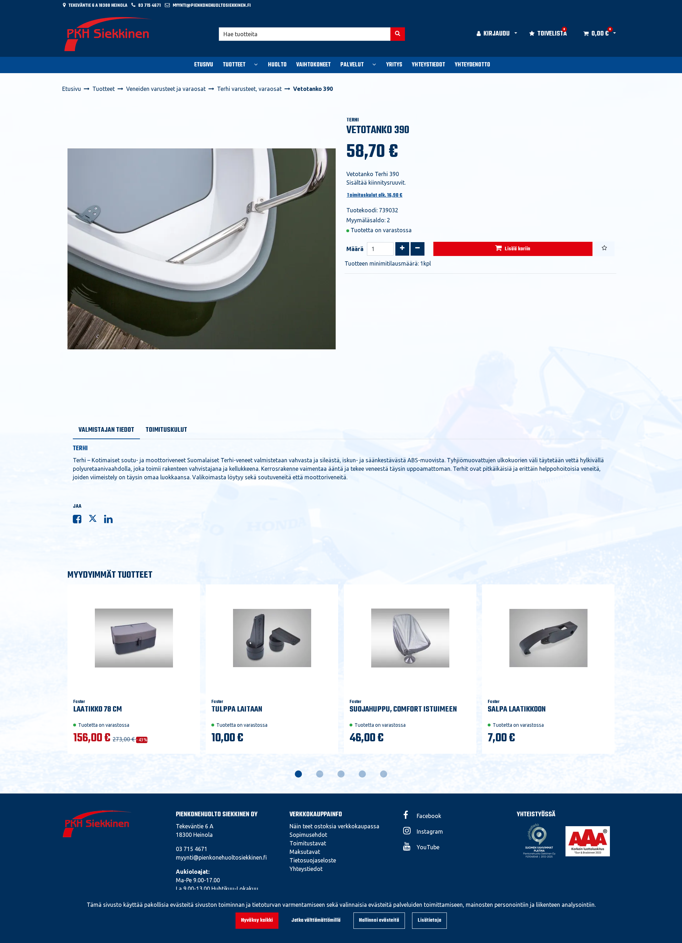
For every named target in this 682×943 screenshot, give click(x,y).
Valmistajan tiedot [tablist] (106, 430)
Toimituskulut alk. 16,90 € (374, 195)
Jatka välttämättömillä (316, 920)
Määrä (354, 249)
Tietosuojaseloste (312, 860)
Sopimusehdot (308, 835)
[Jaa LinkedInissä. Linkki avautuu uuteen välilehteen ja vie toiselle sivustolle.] (111, 520)
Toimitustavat (307, 843)
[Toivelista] (604, 248)
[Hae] (397, 34)
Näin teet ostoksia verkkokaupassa (334, 826)
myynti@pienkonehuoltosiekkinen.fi (212, 5)
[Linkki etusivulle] (108, 34)
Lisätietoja (429, 920)
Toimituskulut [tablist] (166, 430)
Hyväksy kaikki (257, 920)
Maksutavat (304, 852)
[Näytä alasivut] (255, 64)
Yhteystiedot (306, 869)
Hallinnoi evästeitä (379, 920)
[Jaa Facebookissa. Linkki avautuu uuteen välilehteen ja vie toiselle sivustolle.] (80, 520)
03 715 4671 (149, 5)
